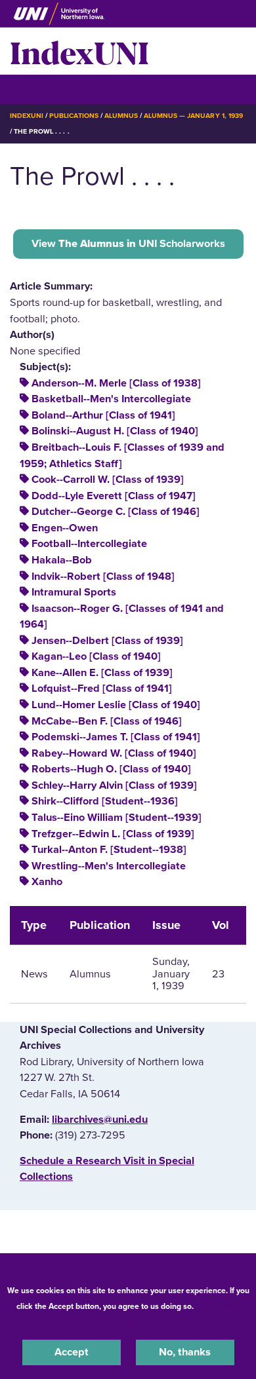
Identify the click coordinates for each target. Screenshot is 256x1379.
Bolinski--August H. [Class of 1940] (115, 431)
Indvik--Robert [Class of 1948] (103, 576)
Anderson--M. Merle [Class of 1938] (116, 383)
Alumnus (121, 115)
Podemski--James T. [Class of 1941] (116, 737)
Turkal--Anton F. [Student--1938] (109, 849)
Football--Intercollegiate (89, 543)
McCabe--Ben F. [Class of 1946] (107, 721)
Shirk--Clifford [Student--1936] (105, 801)
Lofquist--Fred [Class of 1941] (102, 688)
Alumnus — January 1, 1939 (193, 115)
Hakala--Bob (62, 560)
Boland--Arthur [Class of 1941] (103, 415)
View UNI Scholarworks (128, 243)
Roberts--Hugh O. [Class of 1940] (111, 769)
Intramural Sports (74, 592)
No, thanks (185, 1352)
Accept (71, 1352)
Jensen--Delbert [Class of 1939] (107, 640)
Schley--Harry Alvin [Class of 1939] (114, 785)
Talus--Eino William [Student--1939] (117, 817)
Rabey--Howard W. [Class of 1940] (114, 753)
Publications (73, 115)
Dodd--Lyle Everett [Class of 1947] (114, 495)
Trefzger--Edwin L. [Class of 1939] (113, 834)
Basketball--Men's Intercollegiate (111, 399)
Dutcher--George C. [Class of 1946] (116, 511)
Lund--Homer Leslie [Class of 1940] (116, 704)
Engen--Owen (65, 528)
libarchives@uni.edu (100, 1119)
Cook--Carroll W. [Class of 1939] (108, 479)
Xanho (47, 881)
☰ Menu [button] (33, 88)
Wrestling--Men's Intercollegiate (109, 866)
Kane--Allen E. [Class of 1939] (102, 672)
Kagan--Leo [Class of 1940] (96, 656)
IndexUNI (79, 51)
